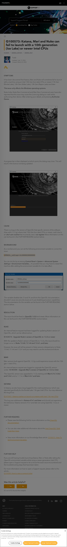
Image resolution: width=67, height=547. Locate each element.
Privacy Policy (10, 538)
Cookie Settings (15, 543)
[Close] (65, 531)
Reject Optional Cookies (31, 543)
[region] (33, 537)
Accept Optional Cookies (49, 543)
